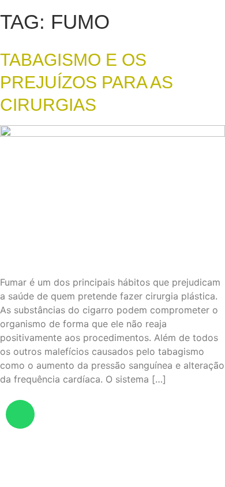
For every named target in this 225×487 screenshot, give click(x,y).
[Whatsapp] (20, 414)
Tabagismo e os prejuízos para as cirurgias (86, 82)
